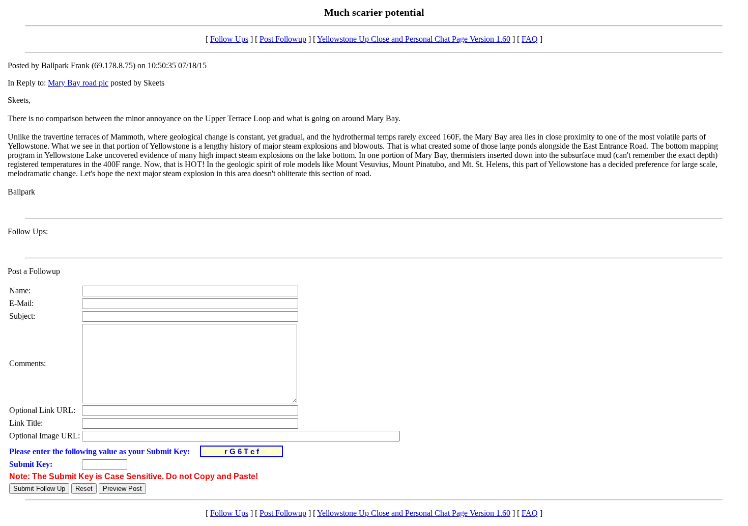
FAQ (530, 39)
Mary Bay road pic (78, 82)
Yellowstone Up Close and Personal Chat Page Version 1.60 (413, 39)
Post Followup (283, 39)
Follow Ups (229, 39)
